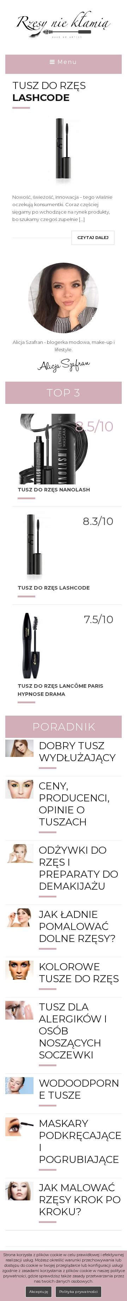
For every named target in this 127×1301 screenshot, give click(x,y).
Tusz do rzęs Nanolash (54, 490)
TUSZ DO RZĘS (49, 91)
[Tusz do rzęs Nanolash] (53, 449)
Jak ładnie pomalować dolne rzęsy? (77, 926)
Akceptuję (38, 1291)
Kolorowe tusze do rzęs (79, 973)
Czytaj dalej (93, 237)
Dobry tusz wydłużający (77, 752)
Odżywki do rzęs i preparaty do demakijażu (78, 868)
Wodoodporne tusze (79, 1089)
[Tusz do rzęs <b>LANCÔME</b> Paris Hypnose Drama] (31, 644)
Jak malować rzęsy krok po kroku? (80, 1200)
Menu (66, 62)
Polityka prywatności (78, 1291)
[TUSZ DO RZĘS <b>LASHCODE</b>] (35, 546)
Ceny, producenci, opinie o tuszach (74, 804)
